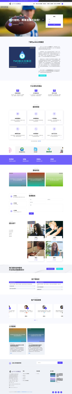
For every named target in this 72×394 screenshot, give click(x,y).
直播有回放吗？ (39, 289)
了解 (39, 3)
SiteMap (37, 373)
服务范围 (39, 141)
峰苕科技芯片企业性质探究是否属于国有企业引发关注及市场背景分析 (35, 185)
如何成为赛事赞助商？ (41, 282)
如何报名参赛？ (12, 286)
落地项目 (44, 3)
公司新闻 (48, 3)
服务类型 (51, 3)
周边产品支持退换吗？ (13, 288)
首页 (34, 3)
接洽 (57, 3)
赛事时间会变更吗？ (13, 282)
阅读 (11, 353)
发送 (31, 213)
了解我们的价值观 (42, 75)
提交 (54, 24)
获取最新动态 (59, 268)
